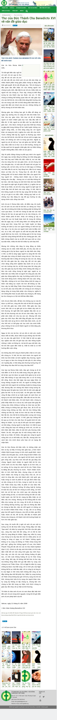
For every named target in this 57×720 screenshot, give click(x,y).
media (21, 10)
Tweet (15, 25)
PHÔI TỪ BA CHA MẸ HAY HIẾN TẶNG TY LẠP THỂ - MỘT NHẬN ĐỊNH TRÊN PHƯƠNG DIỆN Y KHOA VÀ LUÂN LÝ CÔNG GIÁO (49, 89)
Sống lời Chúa (6, 10)
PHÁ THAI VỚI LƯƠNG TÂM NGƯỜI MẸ (49, 174)
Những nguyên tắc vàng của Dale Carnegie (49, 229)
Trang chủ (5, 7)
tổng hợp (14, 10)
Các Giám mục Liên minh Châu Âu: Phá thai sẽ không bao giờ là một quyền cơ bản (49, 67)
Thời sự (12, 7)
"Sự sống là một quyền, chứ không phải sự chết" (49, 129)
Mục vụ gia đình (32, 7)
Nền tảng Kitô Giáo (45, 7)
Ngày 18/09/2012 (7, 25)
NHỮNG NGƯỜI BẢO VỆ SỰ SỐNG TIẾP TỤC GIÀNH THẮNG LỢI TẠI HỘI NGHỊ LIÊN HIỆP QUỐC (49, 45)
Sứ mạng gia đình (21, 7)
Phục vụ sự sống (18, 15)
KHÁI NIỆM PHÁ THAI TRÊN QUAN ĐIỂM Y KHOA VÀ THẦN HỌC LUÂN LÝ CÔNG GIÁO (49, 155)
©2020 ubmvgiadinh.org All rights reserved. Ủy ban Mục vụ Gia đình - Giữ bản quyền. (28, 707)
